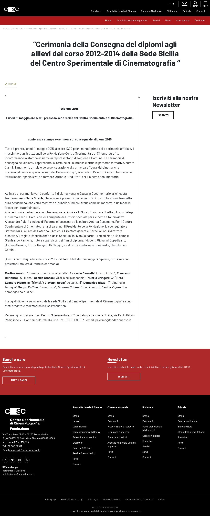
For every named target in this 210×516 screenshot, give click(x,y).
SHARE (12, 84)
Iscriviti (163, 115)
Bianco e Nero (185, 426)
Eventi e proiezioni (117, 437)
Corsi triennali (80, 426)
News (168, 20)
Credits (161, 499)
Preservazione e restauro (120, 426)
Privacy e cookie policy (71, 499)
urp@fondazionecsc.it (132, 511)
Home (108, 20)
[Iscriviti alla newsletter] (184, 3)
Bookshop (147, 440)
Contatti (200, 11)
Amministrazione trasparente (132, 20)
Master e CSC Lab (82, 448)
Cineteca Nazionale (151, 11)
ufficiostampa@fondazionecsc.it (18, 474)
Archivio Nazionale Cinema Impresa (121, 444)
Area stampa (182, 20)
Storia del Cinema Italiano (191, 431)
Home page (50, 499)
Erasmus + (78, 442)
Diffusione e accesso (118, 431)
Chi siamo (96, 11)
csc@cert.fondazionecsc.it (24, 450)
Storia (76, 415)
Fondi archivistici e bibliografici (152, 428)
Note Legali (92, 499)
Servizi (156, 20)
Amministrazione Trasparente (139, 499)
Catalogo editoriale (187, 421)
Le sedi (76, 421)
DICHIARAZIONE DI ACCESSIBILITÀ (105, 507)
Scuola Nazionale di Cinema (121, 11)
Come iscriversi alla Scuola (87, 431)
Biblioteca (172, 11)
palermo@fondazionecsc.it (113, 320)
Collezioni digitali (151, 435)
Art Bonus (200, 20)
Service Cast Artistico (84, 453)
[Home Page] (11, 9)
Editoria (187, 11)
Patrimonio (113, 421)
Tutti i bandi (19, 380)
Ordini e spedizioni (111, 499)
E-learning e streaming (84, 437)
